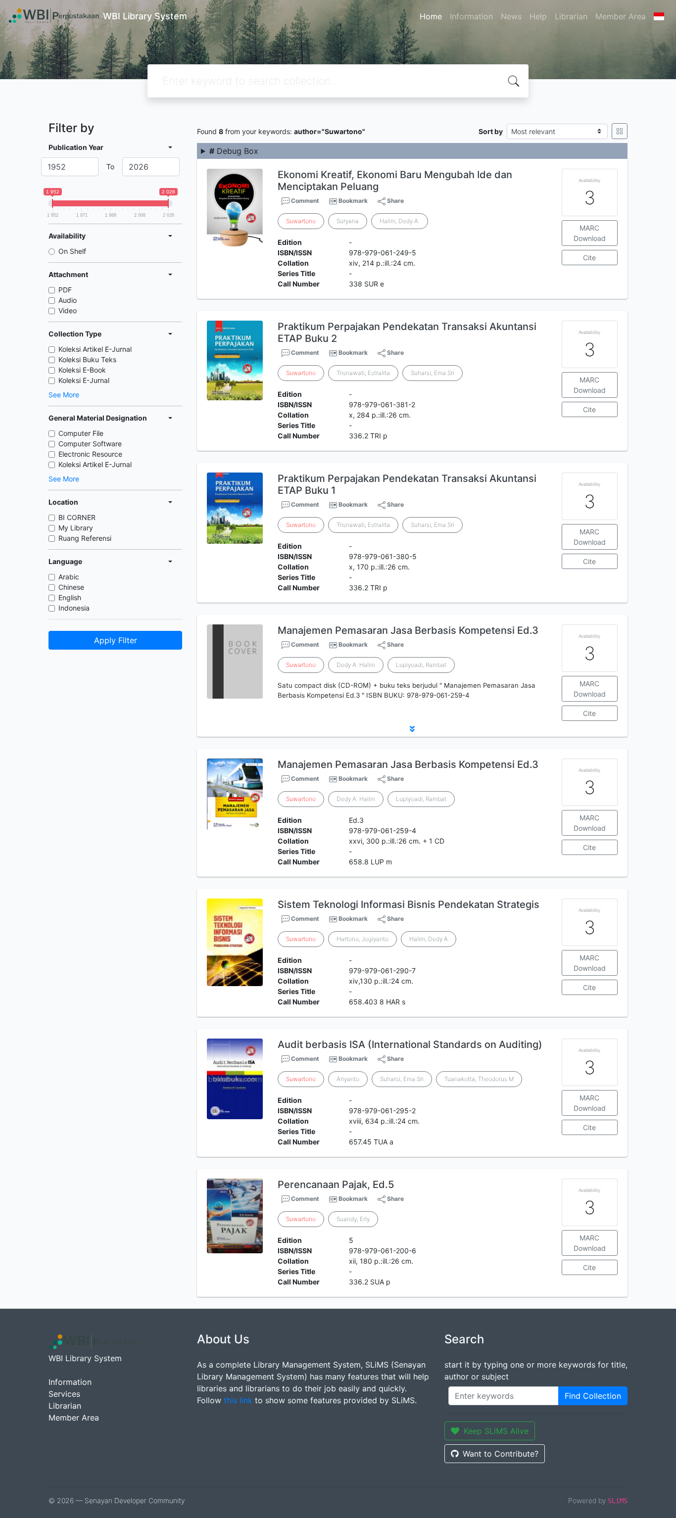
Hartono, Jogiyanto (362, 939)
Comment (304, 200)
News (511, 16)
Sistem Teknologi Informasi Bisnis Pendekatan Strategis (408, 904)
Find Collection (593, 1396)
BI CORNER (77, 517)
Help (538, 16)
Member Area (620, 16)
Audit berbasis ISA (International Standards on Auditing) (410, 1044)
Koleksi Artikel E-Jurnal (95, 349)
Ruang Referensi (84, 538)
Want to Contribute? (500, 1454)
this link (238, 1400)
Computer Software (90, 443)
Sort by (491, 131)
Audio (67, 300)
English (69, 597)
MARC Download (590, 233)
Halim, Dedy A (428, 939)
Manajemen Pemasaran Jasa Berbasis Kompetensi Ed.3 (408, 630)
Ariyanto (348, 1079)
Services (64, 1394)
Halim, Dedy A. (400, 221)
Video (67, 310)
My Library (75, 527)
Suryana (348, 221)
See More (63, 394)
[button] (412, 729)
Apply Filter (115, 640)
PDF (65, 289)
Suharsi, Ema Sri (432, 373)
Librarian (571, 16)
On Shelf (72, 251)
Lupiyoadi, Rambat (421, 664)
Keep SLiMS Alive (496, 1431)
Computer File (80, 433)
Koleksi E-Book (82, 370)
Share (395, 200)
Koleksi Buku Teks (87, 359)
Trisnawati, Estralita (363, 373)
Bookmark (353, 200)
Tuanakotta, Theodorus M (479, 1079)
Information (471, 16)
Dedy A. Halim (356, 664)
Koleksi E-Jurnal (83, 380)
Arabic (68, 576)
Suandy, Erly (353, 1219)
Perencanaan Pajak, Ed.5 (336, 1184)
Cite (589, 257)
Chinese (71, 587)
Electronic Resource (90, 454)
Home (431, 16)
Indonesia (74, 608)
